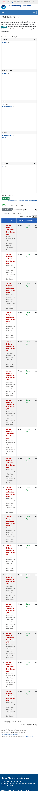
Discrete (4, 138)
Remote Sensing (7, 107)
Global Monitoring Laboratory (19, 6)
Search (6, 198)
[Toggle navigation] (34, 12)
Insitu (3, 104)
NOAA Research (7, 786)
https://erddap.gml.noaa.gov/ (9, 734)
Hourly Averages (7, 135)
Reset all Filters (7, 209)
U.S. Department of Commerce (12, 781)
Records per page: (26, 216)
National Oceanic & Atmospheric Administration (18, 783)
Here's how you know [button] (9, 3)
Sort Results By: (18, 210)
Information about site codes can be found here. (21, 200)
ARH (3, 166)
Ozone (4, 42)
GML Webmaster (27, 736)
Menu (3, 12)
